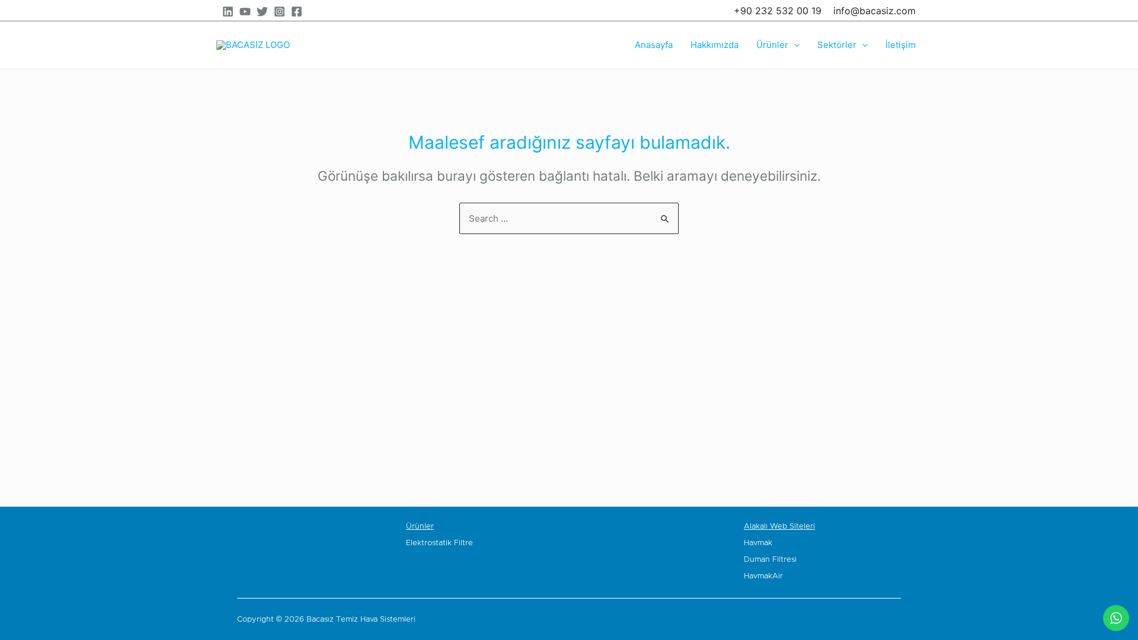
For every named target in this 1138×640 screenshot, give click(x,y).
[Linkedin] (228, 11)
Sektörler (836, 44)
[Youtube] (893, 619)
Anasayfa (654, 44)
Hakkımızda (715, 44)
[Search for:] (569, 218)
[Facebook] (296, 11)
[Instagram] (279, 11)
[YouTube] (245, 11)
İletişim (901, 44)
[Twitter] (262, 11)
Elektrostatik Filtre (439, 543)
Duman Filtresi (770, 560)
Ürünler (772, 44)
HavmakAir (763, 576)
